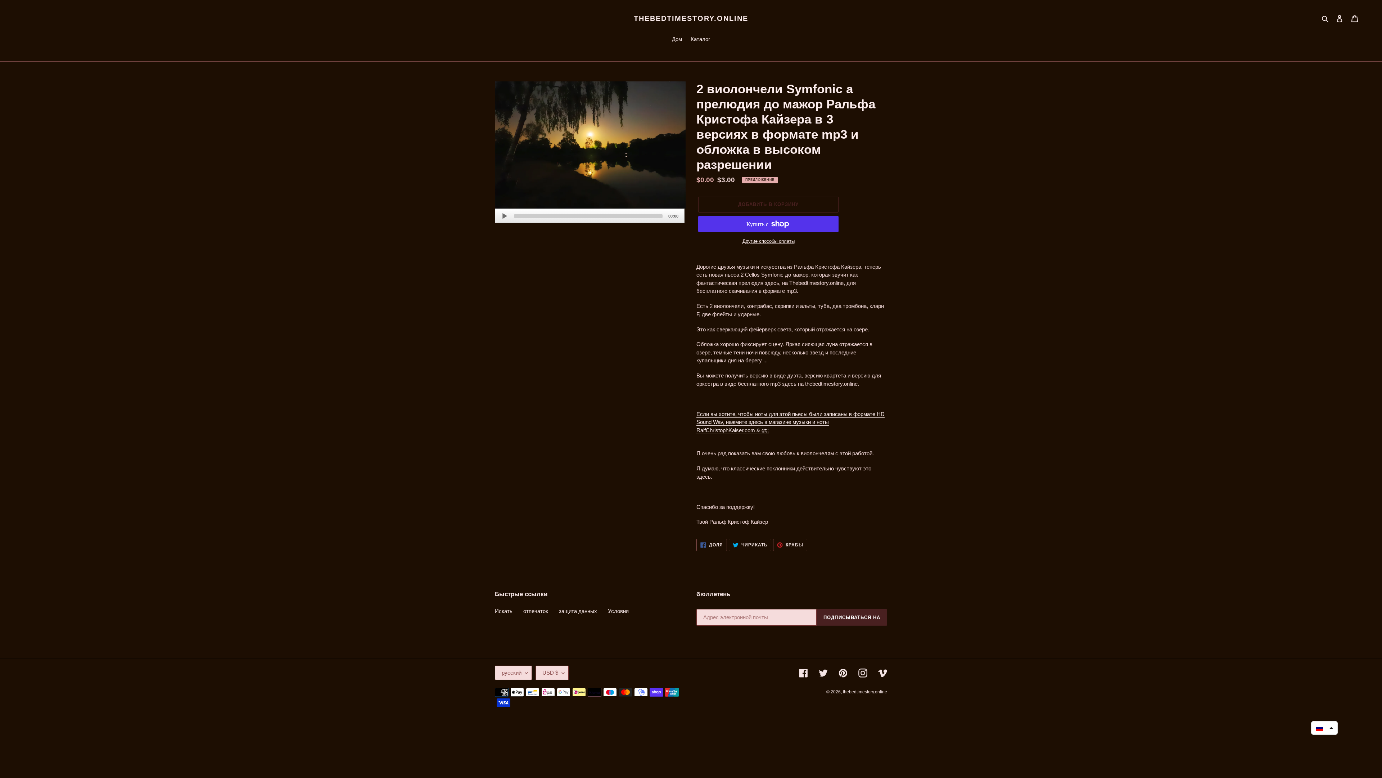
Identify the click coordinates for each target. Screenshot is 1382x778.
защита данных (578, 611)
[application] (590, 216)
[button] (1324, 727)
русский (511, 673)
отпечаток (535, 611)
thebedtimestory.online (691, 18)
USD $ (550, 673)
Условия (618, 611)
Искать (503, 611)
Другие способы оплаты (768, 241)
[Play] (504, 216)
